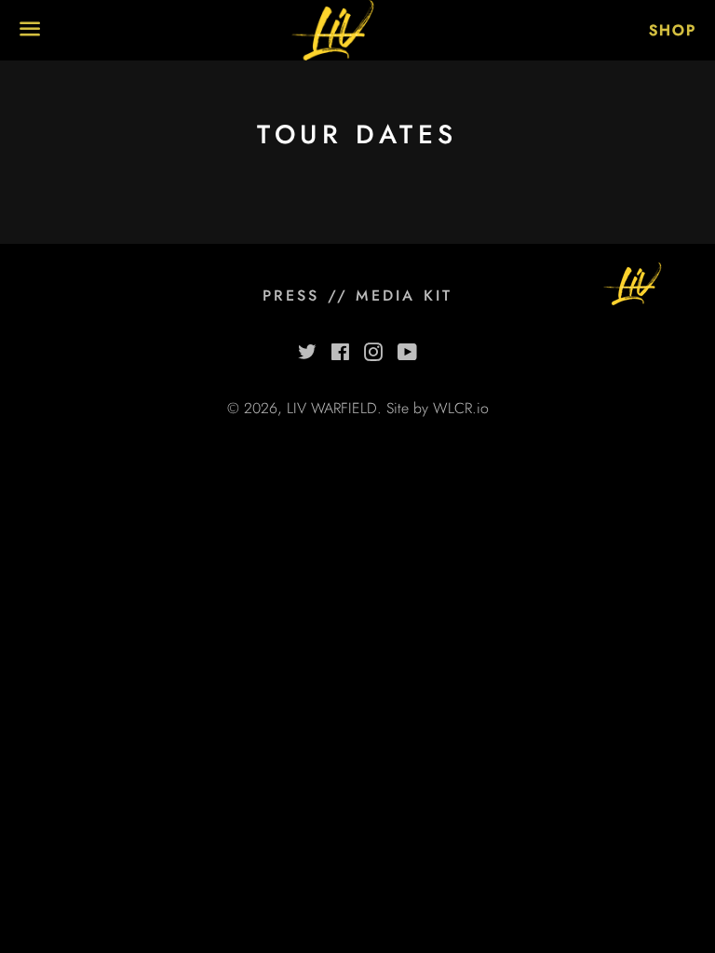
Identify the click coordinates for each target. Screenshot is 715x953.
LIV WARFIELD (332, 408)
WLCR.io (461, 408)
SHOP (672, 30)
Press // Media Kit (358, 295)
